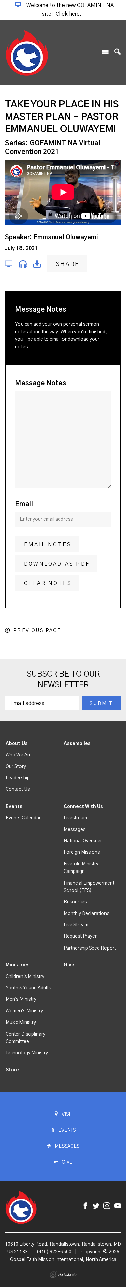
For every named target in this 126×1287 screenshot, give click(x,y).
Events (14, 806)
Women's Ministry (24, 1011)
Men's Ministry (21, 999)
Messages (74, 829)
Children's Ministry (25, 976)
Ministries (18, 965)
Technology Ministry (27, 1053)
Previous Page (37, 630)
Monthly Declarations (86, 913)
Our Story (16, 766)
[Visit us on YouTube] (117, 1206)
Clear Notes (48, 583)
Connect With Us (83, 806)
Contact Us (18, 789)
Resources (75, 902)
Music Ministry (21, 1022)
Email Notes (47, 544)
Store (12, 1070)
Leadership (18, 778)
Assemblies (77, 743)
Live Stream (76, 925)
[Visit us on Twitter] (96, 1206)
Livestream (75, 818)
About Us (17, 743)
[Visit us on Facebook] (85, 1206)
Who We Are (19, 755)
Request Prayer (80, 936)
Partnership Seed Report (90, 948)
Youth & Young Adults (28, 988)
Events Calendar (23, 818)
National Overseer (83, 841)
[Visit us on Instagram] (106, 1206)
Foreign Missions (82, 852)
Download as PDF (57, 564)
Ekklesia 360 (63, 1274)
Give (69, 965)
